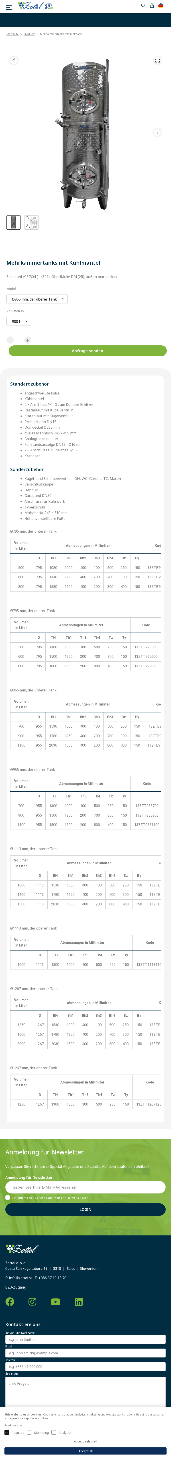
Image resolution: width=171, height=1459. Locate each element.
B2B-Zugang (15, 1287)
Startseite (12, 34)
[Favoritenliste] (143, 5)
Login (85, 1209)
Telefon (10, 1360)
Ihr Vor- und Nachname (20, 1333)
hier (68, 1197)
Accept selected (85, 1441)
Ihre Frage (11, 1374)
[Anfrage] (151, 5)
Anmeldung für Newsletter (29, 1177)
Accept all (86, 1451)
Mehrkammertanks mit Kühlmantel (61, 34)
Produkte (29, 34)
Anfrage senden (87, 350)
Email (8, 1346)
